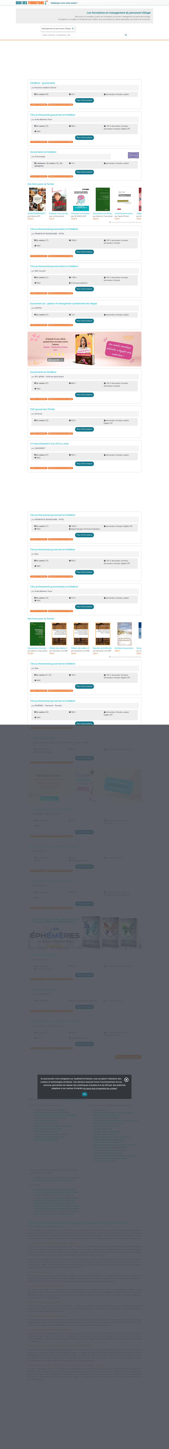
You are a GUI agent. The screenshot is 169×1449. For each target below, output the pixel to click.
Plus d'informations (84, 100)
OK (84, 1094)
